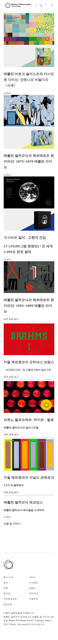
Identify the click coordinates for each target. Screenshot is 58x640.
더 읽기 (7, 93)
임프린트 (7, 604)
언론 (5, 588)
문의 (5, 582)
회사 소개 (8, 577)
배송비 (32, 588)
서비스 (32, 577)
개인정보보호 (10, 599)
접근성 (6, 593)
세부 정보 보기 (11, 319)
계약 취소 (34, 593)
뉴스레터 (33, 582)
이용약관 (33, 599)
